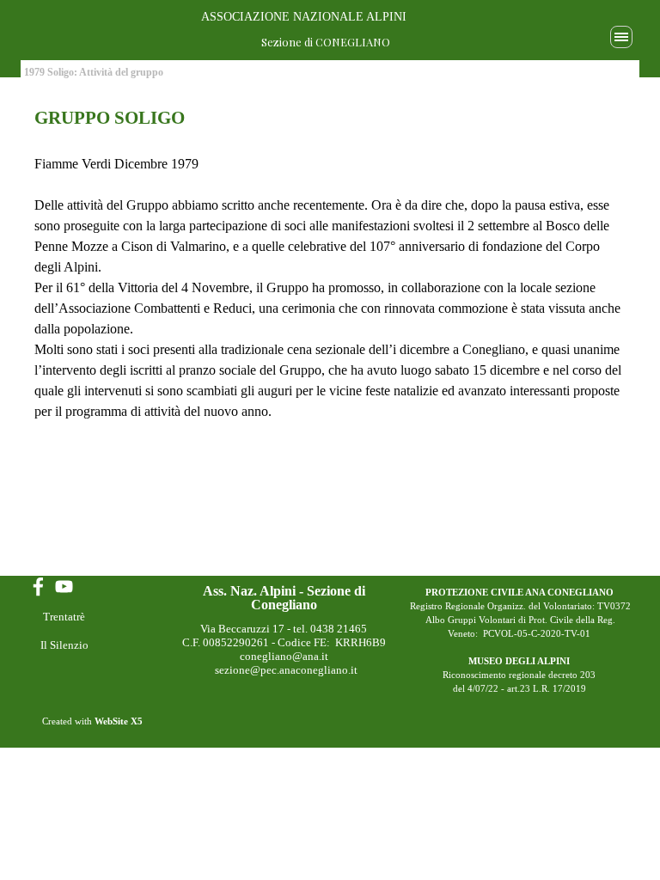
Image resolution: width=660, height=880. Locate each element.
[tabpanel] (330, 263)
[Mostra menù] (621, 37)
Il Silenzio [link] (64, 645)
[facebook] (38, 586)
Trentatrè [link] (64, 616)
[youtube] (64, 586)
